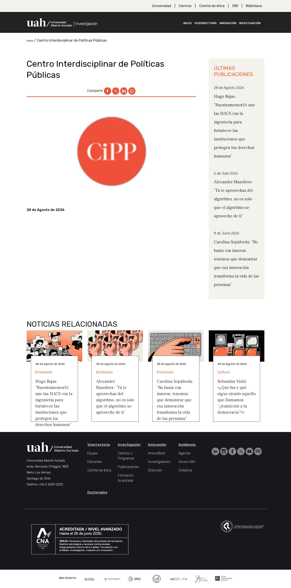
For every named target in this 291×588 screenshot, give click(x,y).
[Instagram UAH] (224, 451)
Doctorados (97, 492)
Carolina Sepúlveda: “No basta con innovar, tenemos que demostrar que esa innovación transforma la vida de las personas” (175, 400)
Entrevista (43, 372)
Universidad (161, 6)
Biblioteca (254, 6)
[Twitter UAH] (241, 451)
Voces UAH (187, 462)
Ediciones (94, 462)
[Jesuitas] (201, 578)
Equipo (92, 453)
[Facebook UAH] (233, 451)
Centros (185, 6)
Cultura (224, 372)
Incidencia (187, 445)
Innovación (227, 23)
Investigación (250, 23)
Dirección (155, 470)
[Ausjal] (89, 579)
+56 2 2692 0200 (51, 484)
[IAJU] (112, 579)
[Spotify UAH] (258, 451)
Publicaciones (128, 467)
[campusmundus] (179, 579)
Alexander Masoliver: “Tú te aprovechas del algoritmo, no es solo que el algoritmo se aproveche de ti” (233, 199)
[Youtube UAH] (250, 451)
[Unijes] (223, 578)
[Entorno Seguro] (157, 578)
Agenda (184, 453)
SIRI (235, 6)
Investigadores (159, 462)
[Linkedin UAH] (216, 451)
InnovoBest (156, 453)
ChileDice (185, 470)
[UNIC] (134, 578)
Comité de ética (212, 6)
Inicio (187, 23)
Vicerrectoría (205, 23)
